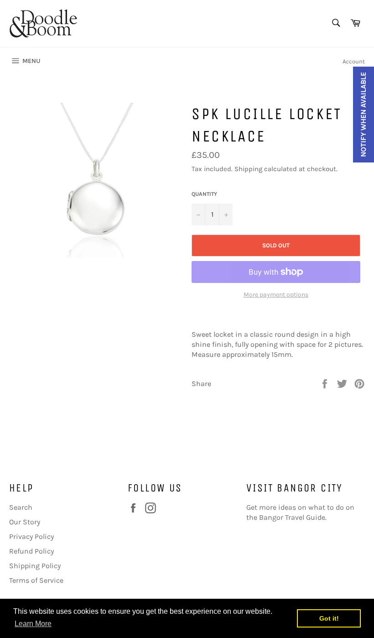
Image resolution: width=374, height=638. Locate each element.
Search (20, 507)
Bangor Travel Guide (292, 517)
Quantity (204, 194)
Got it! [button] (329, 618)
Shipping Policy (35, 565)
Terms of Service (36, 580)
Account (354, 61)
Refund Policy (31, 551)
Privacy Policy (31, 536)
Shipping (248, 169)
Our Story (24, 522)
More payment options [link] (276, 294)
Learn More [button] (33, 624)
